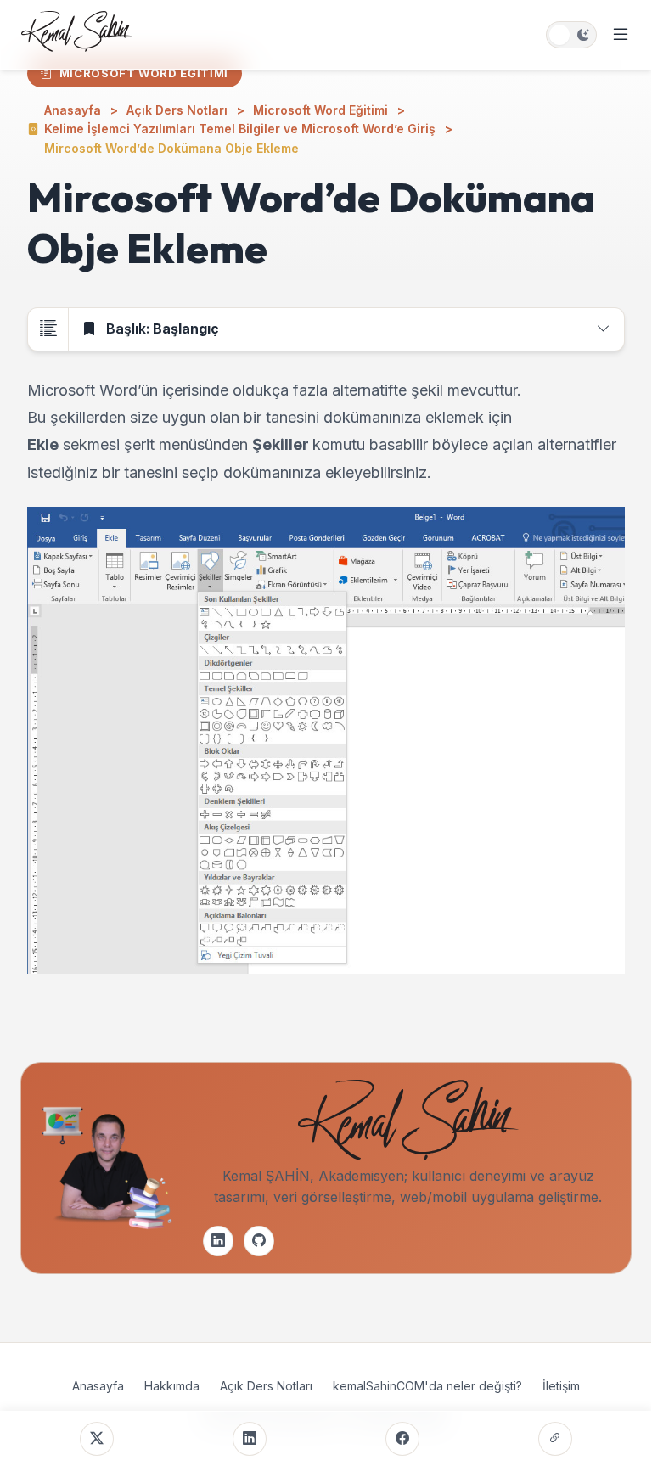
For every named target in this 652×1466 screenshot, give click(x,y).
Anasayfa (98, 1386)
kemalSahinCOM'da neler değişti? (427, 1386)
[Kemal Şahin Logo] (76, 35)
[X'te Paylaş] (97, 1439)
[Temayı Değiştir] (571, 34)
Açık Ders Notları (266, 1386)
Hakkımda (172, 1386)
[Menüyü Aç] (620, 35)
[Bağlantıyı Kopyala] (555, 1439)
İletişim (561, 1386)
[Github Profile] (259, 1241)
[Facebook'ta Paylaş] (402, 1439)
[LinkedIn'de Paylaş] (250, 1439)
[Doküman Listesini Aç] (48, 329)
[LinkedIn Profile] (218, 1241)
